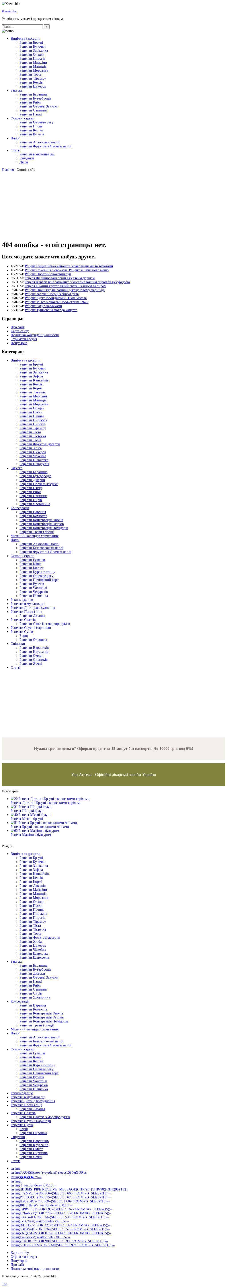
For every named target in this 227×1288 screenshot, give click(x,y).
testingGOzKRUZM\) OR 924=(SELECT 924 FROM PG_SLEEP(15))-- (63, 1245)
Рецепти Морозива (34, 70)
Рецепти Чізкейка (33, 456)
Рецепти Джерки (32, 480)
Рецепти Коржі (31, 388)
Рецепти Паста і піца (26, 612)
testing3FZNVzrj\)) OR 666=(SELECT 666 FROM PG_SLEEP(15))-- (61, 1193)
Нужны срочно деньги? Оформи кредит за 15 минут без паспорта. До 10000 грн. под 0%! (113, 748)
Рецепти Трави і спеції (37, 532)
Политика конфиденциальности (35, 335)
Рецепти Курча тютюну (37, 572)
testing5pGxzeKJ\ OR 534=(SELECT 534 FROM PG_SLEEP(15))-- (60, 1217)
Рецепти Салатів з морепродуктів (45, 623)
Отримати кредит (24, 339)
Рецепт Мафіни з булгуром (31, 835)
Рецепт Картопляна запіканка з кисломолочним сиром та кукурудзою (77, 282)
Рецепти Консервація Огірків (42, 524)
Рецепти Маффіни (33, 62)
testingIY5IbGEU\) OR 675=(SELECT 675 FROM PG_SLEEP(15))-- (61, 1197)
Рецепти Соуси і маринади (31, 627)
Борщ (24, 635)
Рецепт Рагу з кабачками (43, 306)
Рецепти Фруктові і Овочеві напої (45, 146)
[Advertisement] (113, 205)
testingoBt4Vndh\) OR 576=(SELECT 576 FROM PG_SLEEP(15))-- (60, 1229)
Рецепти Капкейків (34, 380)
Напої (15, 138)
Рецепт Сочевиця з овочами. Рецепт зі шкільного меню (67, 270)
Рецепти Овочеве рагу (36, 122)
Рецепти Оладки (32, 54)
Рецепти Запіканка (34, 50)
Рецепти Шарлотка (34, 460)
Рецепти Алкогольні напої (39, 142)
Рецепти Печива (32, 416)
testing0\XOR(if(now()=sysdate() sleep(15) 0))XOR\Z (49, 1172)
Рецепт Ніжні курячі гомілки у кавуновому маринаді (65, 290)
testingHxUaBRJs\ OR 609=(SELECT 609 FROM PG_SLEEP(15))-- (60, 1201)
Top (4, 1284)
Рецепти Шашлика (34, 596)
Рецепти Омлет (31, 655)
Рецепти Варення (33, 512)
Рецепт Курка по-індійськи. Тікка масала (56, 298)
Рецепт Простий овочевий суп (48, 274)
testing (15, 1168)
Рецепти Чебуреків (34, 592)
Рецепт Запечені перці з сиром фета (52, 294)
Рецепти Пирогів (32, 58)
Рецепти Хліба (31, 448)
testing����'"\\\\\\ (26, 1177)
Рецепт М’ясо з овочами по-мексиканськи (56, 302)
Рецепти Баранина (33, 94)
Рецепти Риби (30, 102)
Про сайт (17, 327)
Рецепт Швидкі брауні (27, 811)
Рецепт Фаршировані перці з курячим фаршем (60, 278)
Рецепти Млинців (33, 66)
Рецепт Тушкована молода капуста (51, 310)
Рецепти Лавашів (33, 392)
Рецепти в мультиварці (37, 154)
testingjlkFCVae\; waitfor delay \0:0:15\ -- (40, 1221)
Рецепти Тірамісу (33, 78)
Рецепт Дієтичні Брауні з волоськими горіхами (46, 803)
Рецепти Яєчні (31, 663)
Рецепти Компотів (33, 516)
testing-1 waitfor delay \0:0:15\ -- (34, 1185)
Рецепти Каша (30, 564)
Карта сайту (20, 331)
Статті (15, 150)
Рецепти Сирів (31, 500)
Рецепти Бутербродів (35, 98)
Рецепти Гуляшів (32, 560)
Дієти (24, 162)
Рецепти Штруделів (34, 464)
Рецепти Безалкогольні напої (41, 548)
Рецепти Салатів (23, 620)
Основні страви (22, 118)
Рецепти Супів (22, 631)
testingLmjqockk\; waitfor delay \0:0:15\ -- (40, 1237)
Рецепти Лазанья (32, 616)
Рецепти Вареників (34, 647)
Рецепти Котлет (31, 130)
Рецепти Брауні (31, 42)
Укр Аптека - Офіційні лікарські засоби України (113, 774)
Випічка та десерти (25, 38)
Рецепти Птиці (31, 114)
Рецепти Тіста (30, 432)
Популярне (19, 343)
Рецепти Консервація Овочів (41, 520)
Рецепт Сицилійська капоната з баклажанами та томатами (69, 266)
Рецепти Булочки (33, 46)
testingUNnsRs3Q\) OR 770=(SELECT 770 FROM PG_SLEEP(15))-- (61, 1213)
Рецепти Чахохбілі (33, 588)
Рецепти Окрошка (33, 639)
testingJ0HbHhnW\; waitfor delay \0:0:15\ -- (41, 1205)
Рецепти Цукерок (33, 86)
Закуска (16, 90)
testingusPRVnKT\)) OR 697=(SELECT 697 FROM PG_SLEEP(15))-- (61, 1209)
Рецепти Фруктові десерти (40, 444)
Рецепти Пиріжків (33, 420)
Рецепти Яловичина (35, 504)
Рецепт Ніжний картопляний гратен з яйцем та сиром (65, 286)
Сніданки (27, 158)
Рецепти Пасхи (31, 412)
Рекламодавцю (22, 600)
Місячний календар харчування (35, 536)
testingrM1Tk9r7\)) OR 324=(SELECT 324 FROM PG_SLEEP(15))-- (60, 1225)
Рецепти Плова (31, 126)
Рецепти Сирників (34, 659)
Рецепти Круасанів (34, 651)
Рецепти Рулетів (32, 134)
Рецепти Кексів (31, 82)
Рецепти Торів (30, 74)
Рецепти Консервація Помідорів (44, 528)
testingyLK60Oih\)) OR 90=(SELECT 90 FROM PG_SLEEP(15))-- (59, 1241)
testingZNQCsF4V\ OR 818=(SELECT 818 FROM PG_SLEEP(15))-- (61, 1233)
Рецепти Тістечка (33, 436)
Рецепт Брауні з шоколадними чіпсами (40, 827)
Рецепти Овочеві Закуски (39, 106)
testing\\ (16, 1181)
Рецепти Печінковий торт (39, 580)
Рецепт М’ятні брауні (27, 819)
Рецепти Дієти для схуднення (33, 608)
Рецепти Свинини (33, 110)
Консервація (20, 508)
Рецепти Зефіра (31, 376)
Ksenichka (9, 11)
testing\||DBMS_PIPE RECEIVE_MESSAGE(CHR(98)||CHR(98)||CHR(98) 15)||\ (69, 1189)
